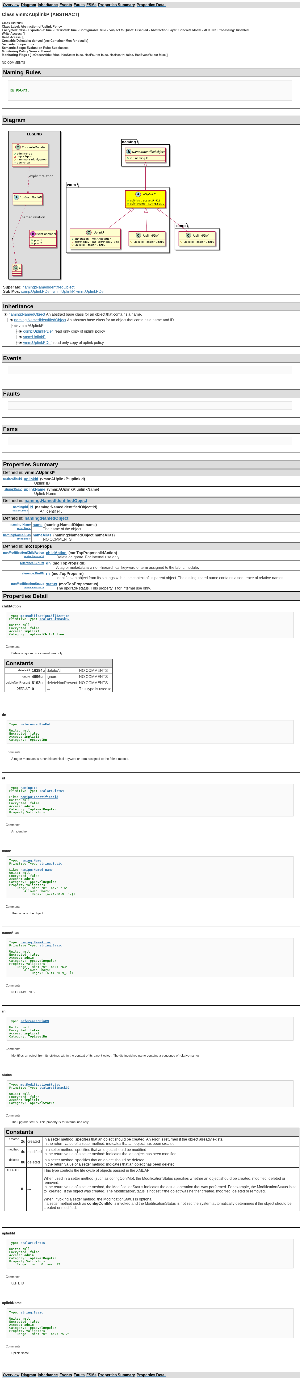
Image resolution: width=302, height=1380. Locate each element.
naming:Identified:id (39, 797)
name (37, 525)
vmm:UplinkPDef (90, 291)
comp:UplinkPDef (35, 291)
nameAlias (42, 535)
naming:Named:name (37, 869)
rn (48, 574)
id (31, 507)
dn (48, 563)
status (51, 584)
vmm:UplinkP (63, 291)
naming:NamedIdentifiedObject (48, 287)
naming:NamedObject (26, 314)
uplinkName (34, 489)
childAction (56, 553)
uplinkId (31, 479)
